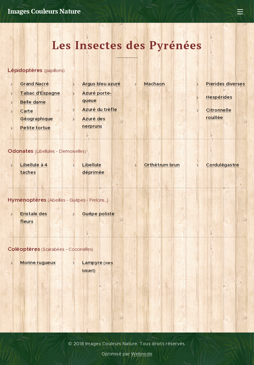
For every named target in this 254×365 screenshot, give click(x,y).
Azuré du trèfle (99, 109)
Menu (240, 11)
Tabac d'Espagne (40, 93)
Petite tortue (35, 128)
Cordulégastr (221, 165)
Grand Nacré (34, 84)
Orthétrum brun (162, 165)
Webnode (141, 354)
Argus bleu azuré (101, 84)
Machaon (154, 84)
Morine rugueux (38, 262)
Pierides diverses (225, 84)
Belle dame (33, 102)
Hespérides (219, 97)
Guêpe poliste (98, 214)
